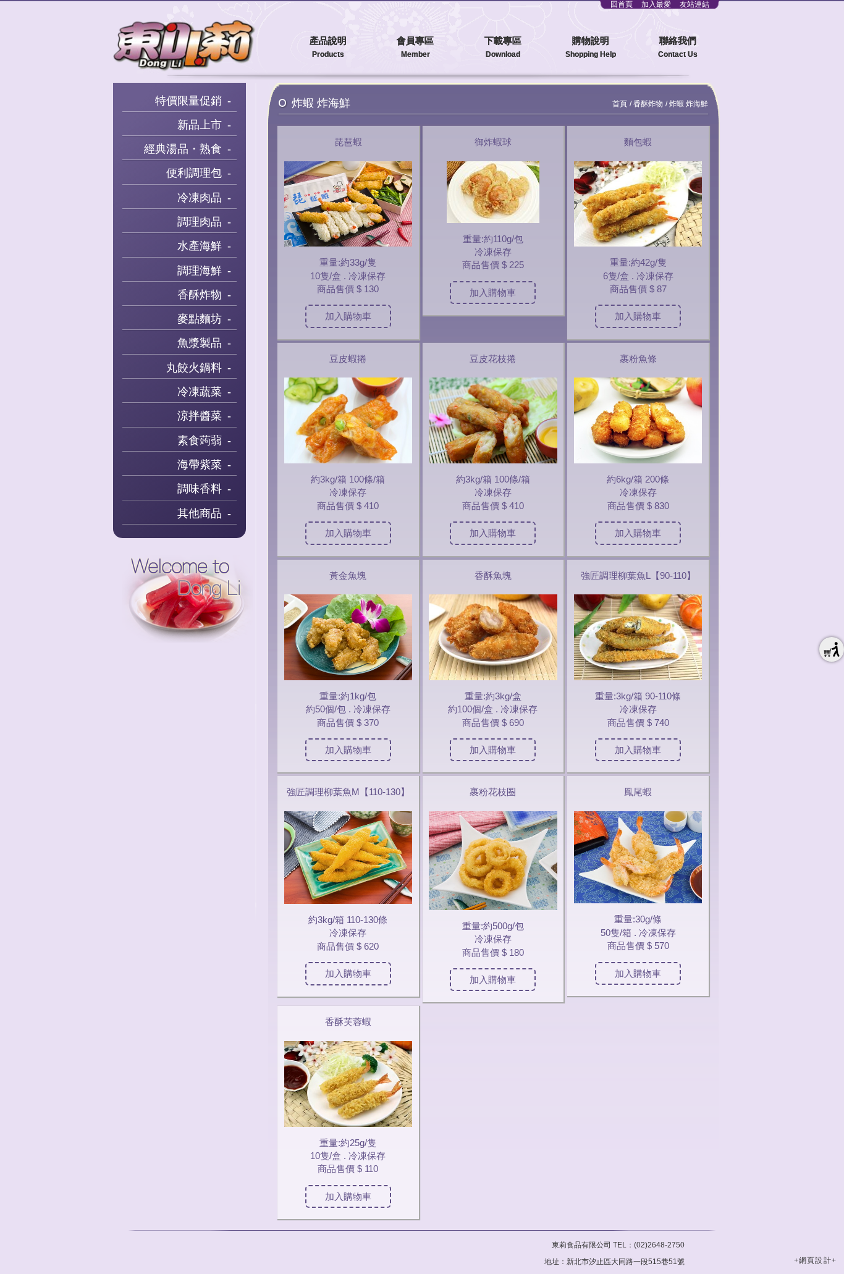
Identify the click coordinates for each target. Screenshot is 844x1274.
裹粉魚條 (638, 358)
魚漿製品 (199, 343)
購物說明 (590, 47)
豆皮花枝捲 (493, 358)
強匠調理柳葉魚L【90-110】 (638, 575)
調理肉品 (199, 222)
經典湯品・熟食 (183, 149)
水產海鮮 (199, 246)
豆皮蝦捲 (347, 358)
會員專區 (415, 47)
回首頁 (621, 4)
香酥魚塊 (493, 575)
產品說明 (328, 47)
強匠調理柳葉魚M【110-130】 (348, 792)
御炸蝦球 (493, 142)
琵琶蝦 (348, 142)
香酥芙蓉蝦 (348, 1021)
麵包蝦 (638, 142)
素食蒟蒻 (199, 440)
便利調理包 (194, 173)
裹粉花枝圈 (493, 792)
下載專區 (502, 47)
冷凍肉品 (199, 198)
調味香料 (199, 489)
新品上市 (199, 125)
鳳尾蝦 (638, 792)
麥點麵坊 (199, 319)
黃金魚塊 (347, 575)
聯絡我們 (678, 47)
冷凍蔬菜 (199, 392)
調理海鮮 (199, 270)
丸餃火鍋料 (194, 367)
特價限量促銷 (188, 101)
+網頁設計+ (815, 1260)
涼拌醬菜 (199, 416)
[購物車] (831, 649)
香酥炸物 (199, 295)
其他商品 (199, 513)
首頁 (619, 103)
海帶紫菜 (199, 464)
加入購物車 (348, 316)
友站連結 (694, 4)
